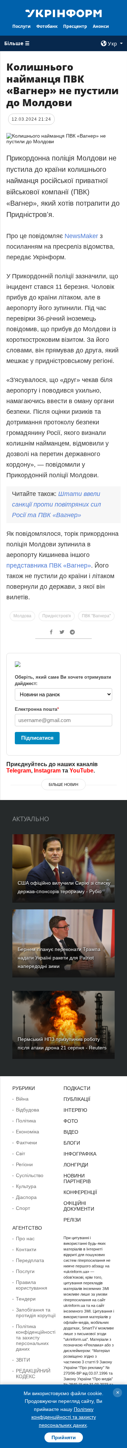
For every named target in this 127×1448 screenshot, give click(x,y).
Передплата (30, 1260)
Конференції (80, 1192)
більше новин (63, 784)
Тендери (26, 1299)
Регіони (24, 1164)
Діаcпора (26, 1197)
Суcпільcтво (29, 1175)
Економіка (27, 1131)
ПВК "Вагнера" (96, 615)
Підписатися (37, 738)
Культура (26, 1186)
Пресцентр (75, 26)
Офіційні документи (79, 1206)
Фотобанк (47, 26)
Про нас (25, 1238)
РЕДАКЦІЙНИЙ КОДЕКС (33, 1373)
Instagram (47, 771)
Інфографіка (80, 1154)
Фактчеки (26, 1142)
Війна (22, 1099)
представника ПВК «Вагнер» (48, 565)
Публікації (77, 1099)
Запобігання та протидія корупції (36, 1312)
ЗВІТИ (23, 1360)
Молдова (22, 615)
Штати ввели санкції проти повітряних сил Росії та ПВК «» (56, 504)
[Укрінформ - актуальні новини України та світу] (63, 13)
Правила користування (31, 1285)
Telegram (18, 771)
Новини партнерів (77, 1178)
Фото (71, 1121)
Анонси (101, 26)
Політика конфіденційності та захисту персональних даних (35, 1337)
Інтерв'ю (75, 1110)
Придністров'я (56, 615)
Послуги (21, 26)
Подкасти (77, 1088)
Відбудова (27, 1110)
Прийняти (64, 1437)
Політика (26, 1120)
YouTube (81, 771)
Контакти (26, 1249)
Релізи (72, 1220)
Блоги (72, 1143)
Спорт (23, 1208)
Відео (71, 1132)
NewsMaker (81, 236)
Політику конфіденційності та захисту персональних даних (63, 1417)
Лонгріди (76, 1165)
